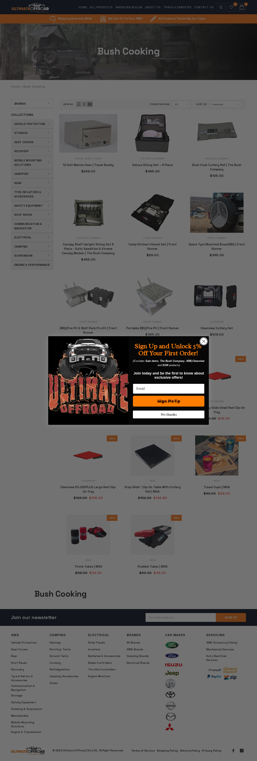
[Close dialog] (203, 341)
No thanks (169, 414)
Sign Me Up (168, 401)
